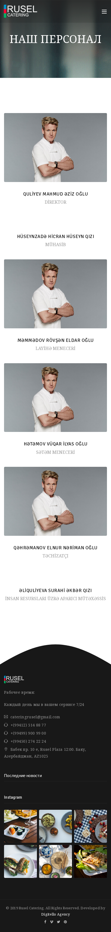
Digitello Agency (55, 914)
